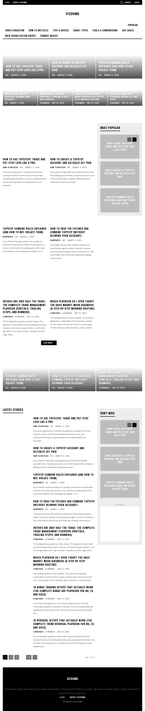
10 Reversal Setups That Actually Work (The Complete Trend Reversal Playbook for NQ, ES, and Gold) (64, 623)
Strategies (8, 317)
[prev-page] (129, 139)
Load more (48, 343)
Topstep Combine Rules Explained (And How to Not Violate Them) (24, 230)
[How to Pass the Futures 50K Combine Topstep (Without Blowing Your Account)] (20, 92)
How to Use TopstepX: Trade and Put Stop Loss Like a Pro (24, 161)
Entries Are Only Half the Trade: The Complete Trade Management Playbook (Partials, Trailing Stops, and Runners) (24, 306)
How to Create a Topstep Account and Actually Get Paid (70, 161)
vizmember (19, 316)
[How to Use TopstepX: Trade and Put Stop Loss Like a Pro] (26, 59)
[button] (125, 2)
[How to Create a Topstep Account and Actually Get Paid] (72, 59)
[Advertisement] (119, 524)
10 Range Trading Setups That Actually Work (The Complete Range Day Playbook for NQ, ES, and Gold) (63, 590)
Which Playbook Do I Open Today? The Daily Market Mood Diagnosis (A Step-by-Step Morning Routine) (72, 304)
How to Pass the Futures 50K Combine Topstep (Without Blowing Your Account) (69, 232)
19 (29, 657)
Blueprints (8, 237)
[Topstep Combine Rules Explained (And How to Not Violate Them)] (119, 59)
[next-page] (134, 139)
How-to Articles (10, 167)
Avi (21, 167)
